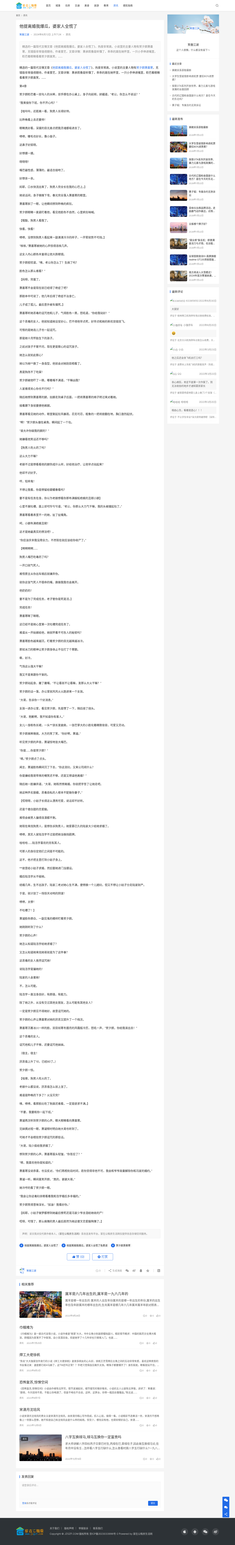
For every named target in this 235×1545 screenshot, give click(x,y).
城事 (58, 5)
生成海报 (117, 1270)
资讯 (115, 5)
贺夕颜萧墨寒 (144, 67)
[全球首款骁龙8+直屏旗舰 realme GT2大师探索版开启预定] (178, 259)
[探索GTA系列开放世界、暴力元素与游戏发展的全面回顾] (178, 163)
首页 (48, 5)
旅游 (96, 5)
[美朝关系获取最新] (178, 130)
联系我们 (98, 1528)
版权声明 (69, 1528)
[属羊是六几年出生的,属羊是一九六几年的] (40, 1304)
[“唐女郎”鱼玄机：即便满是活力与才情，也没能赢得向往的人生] (178, 243)
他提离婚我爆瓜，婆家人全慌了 (71, 67)
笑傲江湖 (24, 34)
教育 (106, 5)
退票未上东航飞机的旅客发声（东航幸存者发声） (202, 364)
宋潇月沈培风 (29, 1410)
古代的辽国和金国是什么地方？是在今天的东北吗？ (202, 179)
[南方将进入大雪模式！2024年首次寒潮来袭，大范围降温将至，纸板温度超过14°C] (178, 276)
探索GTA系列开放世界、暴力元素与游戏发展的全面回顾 (202, 163)
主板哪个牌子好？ (198, 223)
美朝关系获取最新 (181, 70)
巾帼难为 (26, 1327)
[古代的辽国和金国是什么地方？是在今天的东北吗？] (178, 179)
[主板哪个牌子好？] (178, 227)
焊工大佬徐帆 (29, 1355)
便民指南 (128, 5)
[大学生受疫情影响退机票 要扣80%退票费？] (178, 147)
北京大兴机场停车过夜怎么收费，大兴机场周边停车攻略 (205, 340)
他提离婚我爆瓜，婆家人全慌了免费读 (87, 1245)
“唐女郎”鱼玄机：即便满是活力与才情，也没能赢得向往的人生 (202, 243)
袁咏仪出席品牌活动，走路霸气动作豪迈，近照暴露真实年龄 (202, 211)
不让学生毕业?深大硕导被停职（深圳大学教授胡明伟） (204, 417)
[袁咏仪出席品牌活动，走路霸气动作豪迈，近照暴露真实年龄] (178, 211)
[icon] (184, 1531)
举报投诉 (83, 1528)
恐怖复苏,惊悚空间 (33, 1382)
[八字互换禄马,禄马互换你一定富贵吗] (40, 1448)
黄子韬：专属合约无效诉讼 (186, 105)
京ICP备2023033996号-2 (103, 1533)
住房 (67, 5)
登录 (24, 1503)
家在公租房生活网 (69, 1233)
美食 (86, 5)
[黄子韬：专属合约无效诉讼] (178, 195)
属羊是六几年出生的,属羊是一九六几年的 (96, 1294)
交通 (77, 5)
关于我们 (54, 1528)
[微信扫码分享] (127, 1271)
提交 (153, 1503)
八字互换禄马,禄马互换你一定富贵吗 (93, 1437)
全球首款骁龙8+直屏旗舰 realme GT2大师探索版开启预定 (202, 259)
